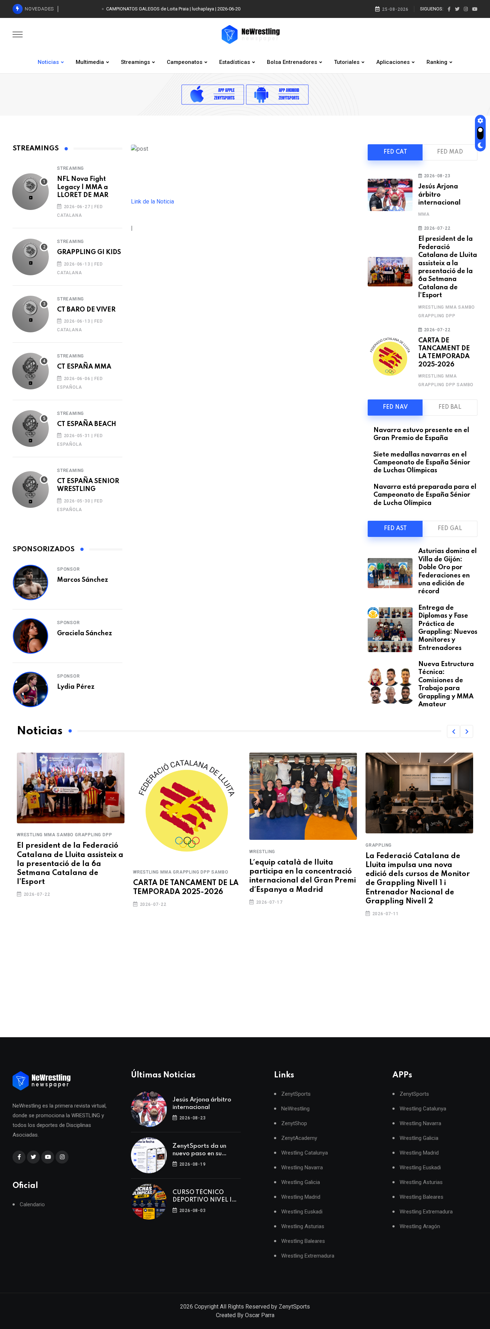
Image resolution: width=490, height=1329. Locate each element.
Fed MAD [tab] (450, 152)
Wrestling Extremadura (307, 1256)
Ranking (437, 62)
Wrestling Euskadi (301, 1212)
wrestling (262, 851)
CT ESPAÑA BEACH (86, 424)
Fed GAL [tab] (450, 529)
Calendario (32, 1204)
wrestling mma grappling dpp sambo (180, 872)
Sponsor (68, 569)
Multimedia (90, 62)
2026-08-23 (437, 175)
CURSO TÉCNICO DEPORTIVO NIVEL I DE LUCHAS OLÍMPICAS (202, 1196)
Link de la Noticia (152, 201)
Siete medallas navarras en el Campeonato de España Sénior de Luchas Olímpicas (421, 462)
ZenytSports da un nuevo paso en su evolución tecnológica (204, 1150)
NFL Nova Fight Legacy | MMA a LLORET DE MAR (82, 187)
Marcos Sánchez (82, 580)
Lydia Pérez (75, 687)
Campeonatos (184, 62)
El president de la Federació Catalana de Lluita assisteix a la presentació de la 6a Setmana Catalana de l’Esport (70, 864)
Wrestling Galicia (300, 1182)
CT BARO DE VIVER (86, 309)
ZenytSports (296, 1094)
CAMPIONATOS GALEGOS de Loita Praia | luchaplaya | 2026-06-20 (173, 8)
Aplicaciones (393, 62)
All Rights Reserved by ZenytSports (265, 1306)
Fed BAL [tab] (449, 407)
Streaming (70, 168)
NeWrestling (295, 1109)
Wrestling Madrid (300, 1197)
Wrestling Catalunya (304, 1153)
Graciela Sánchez (84, 633)
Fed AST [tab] (395, 529)
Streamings (135, 62)
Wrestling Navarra (302, 1167)
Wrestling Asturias (302, 1226)
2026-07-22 (437, 228)
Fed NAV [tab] (395, 407)
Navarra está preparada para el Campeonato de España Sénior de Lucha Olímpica (424, 495)
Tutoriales (346, 62)
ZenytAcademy (299, 1138)
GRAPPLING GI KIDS (89, 252)
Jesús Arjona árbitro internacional (439, 194)
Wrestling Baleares (303, 1241)
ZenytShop (294, 1123)
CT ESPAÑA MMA (84, 367)
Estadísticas (234, 62)
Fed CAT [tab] (395, 152)
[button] (453, 731)
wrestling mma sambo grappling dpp (64, 835)
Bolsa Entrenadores (292, 62)
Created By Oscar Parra (245, 1315)
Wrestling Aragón (420, 1226)
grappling (379, 845)
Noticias (48, 62)
